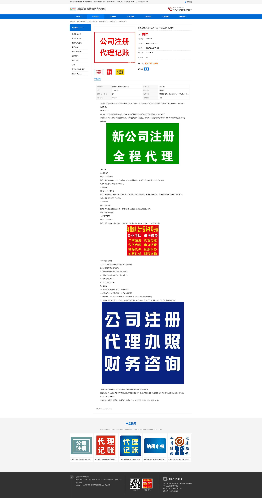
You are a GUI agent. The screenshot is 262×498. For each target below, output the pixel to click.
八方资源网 (86, 485)
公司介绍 (130, 16)
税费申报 (75, 60)
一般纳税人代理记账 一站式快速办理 (81, 459)
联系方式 (182, 16)
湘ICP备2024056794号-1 (96, 479)
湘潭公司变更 (77, 52)
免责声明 (94, 485)
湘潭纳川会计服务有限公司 (112, 479)
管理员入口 (100, 485)
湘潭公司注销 (77, 43)
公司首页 (78, 16)
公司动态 (148, 16)
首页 (78, 21)
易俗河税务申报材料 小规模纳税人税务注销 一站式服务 (136, 459)
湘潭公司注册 (93, 21)
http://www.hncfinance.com (104, 409)
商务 (73, 65)
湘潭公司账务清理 (78, 69)
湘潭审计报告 (77, 74)
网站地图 (107, 485)
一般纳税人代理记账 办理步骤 (105, 459)
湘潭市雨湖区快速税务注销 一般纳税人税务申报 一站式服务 (187, 459)
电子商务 (75, 47)
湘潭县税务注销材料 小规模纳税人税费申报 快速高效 (160, 459)
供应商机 (95, 16)
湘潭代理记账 (77, 38)
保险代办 (75, 56)
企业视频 (113, 16)
